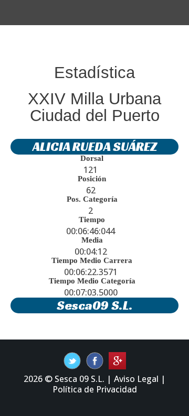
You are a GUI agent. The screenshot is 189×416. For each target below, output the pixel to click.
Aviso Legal (136, 379)
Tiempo (92, 219)
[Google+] (117, 360)
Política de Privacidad (94, 389)
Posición (92, 178)
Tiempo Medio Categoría (92, 280)
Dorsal (91, 158)
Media (92, 240)
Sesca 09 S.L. (79, 379)
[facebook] (72, 360)
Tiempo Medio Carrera (91, 260)
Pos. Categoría (92, 199)
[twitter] (94, 360)
